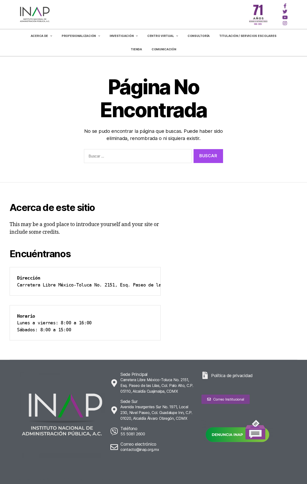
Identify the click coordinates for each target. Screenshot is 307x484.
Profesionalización (79, 36)
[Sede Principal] (114, 383)
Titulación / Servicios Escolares (247, 36)
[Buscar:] (137, 157)
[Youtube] (285, 17)
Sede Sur (129, 401)
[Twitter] (285, 12)
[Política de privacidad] (205, 375)
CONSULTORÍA (199, 36)
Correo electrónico (138, 444)
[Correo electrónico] (114, 447)
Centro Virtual (160, 36)
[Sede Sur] (114, 410)
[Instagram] (285, 23)
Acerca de (39, 36)
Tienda (136, 49)
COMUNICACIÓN (164, 49)
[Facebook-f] (285, 6)
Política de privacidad (232, 375)
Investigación (122, 36)
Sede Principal (134, 374)
